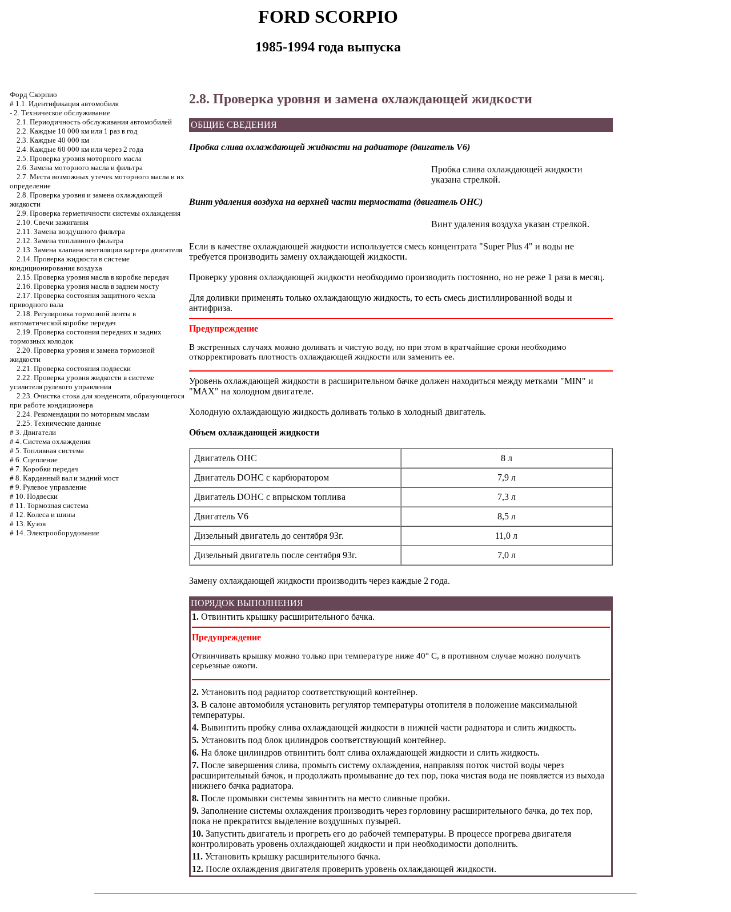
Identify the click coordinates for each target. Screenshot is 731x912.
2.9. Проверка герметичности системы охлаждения (98, 213)
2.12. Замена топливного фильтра (70, 240)
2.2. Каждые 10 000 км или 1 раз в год (77, 131)
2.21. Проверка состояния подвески (74, 368)
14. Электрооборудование (57, 532)
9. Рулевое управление (51, 487)
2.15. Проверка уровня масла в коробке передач (93, 277)
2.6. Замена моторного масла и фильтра (80, 167)
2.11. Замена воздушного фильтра (71, 231)
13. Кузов (30, 523)
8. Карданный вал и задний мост (67, 478)
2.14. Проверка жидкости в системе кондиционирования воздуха (70, 263)
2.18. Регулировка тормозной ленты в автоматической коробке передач (73, 318)
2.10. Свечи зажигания (53, 222)
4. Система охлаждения (53, 441)
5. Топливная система (49, 450)
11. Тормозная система (52, 505)
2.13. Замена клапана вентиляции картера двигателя (99, 249)
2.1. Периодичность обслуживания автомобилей (94, 122)
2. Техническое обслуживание (62, 112)
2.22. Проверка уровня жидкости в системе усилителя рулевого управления (82, 382)
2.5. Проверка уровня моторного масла (79, 158)
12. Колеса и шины (45, 514)
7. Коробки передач (46, 469)
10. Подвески (36, 496)
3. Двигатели (35, 432)
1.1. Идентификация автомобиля (67, 103)
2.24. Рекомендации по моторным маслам (83, 414)
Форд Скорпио (33, 94)
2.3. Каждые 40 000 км (53, 140)
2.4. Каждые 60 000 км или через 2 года (80, 149)
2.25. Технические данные (59, 423)
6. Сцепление (36, 459)
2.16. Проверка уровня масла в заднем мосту (88, 286)
